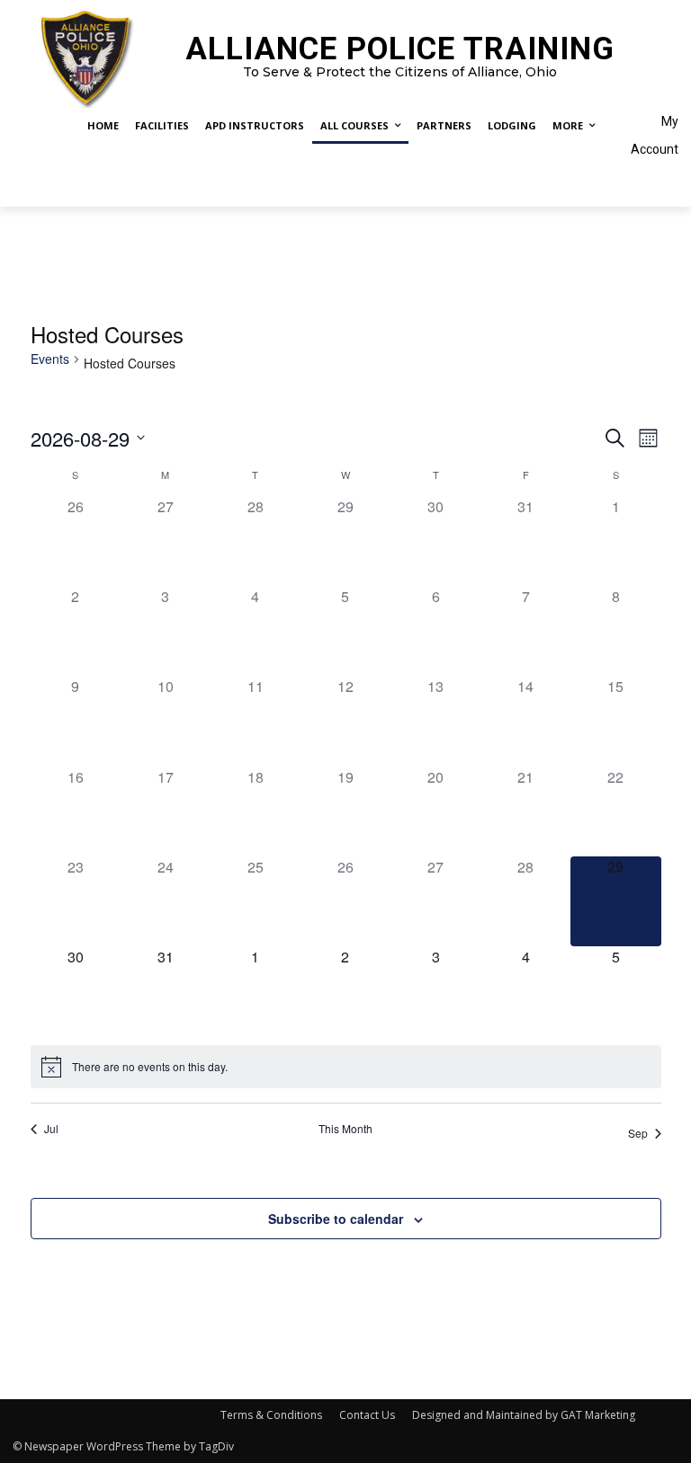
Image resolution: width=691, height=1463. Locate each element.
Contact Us (367, 1415)
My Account (654, 135)
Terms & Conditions (271, 1415)
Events (50, 359)
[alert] (346, 1066)
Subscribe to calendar (335, 1219)
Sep (638, 1132)
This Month (345, 1129)
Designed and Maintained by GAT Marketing (523, 1415)
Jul (51, 1129)
